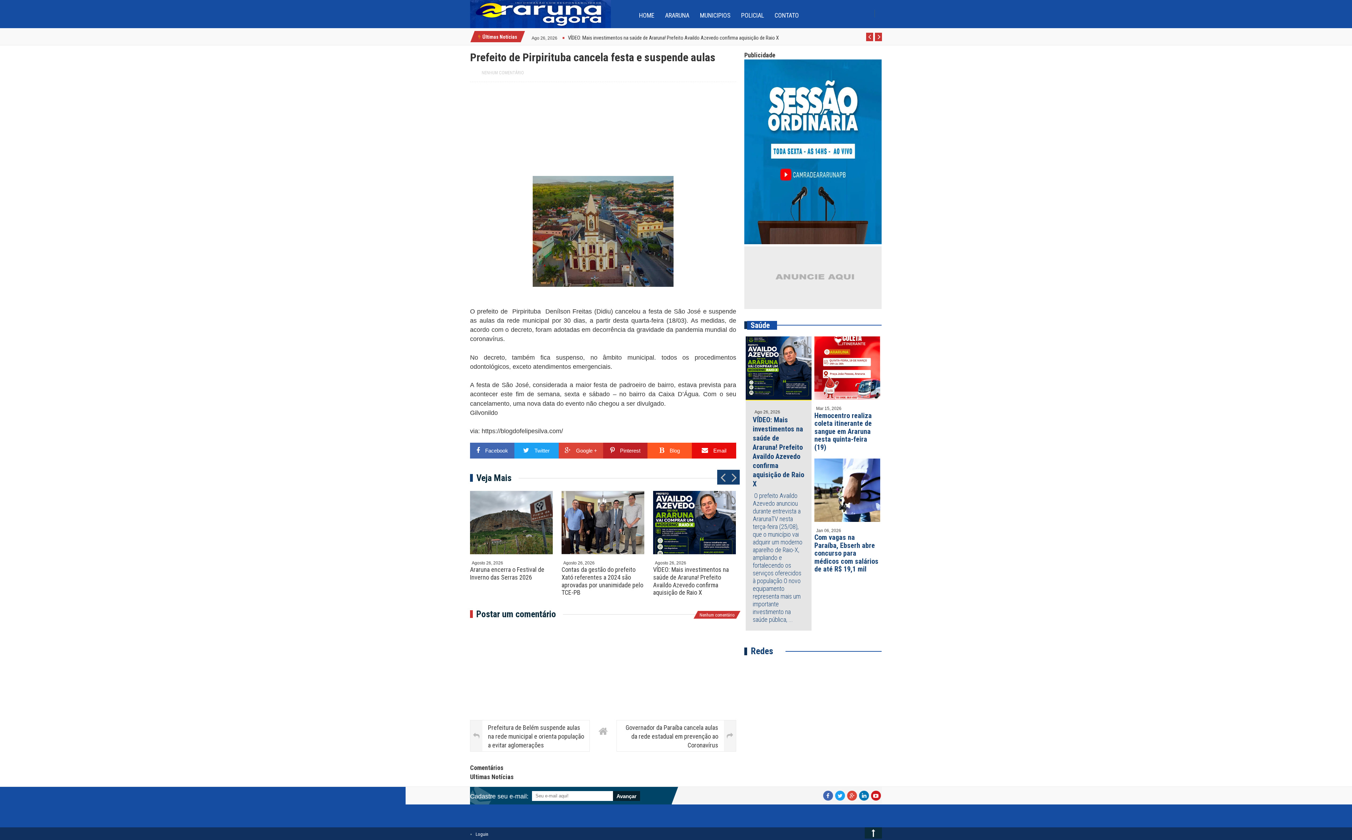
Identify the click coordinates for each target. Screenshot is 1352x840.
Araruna (677, 15)
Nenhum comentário (503, 72)
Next (879, 40)
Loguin (482, 834)
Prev (869, 40)
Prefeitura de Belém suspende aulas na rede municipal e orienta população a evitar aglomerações (536, 736)
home (647, 15)
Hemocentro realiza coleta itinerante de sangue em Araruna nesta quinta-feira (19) (843, 431)
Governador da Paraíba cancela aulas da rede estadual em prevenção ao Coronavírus (672, 736)
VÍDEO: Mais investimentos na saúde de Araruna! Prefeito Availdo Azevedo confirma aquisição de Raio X (691, 581)
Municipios (715, 15)
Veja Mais (494, 478)
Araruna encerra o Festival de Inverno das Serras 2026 (507, 573)
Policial (752, 15)
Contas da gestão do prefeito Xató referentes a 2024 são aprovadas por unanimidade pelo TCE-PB (602, 581)
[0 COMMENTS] (558, 37)
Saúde (760, 325)
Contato (787, 15)
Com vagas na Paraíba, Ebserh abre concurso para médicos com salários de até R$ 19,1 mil (846, 553)
